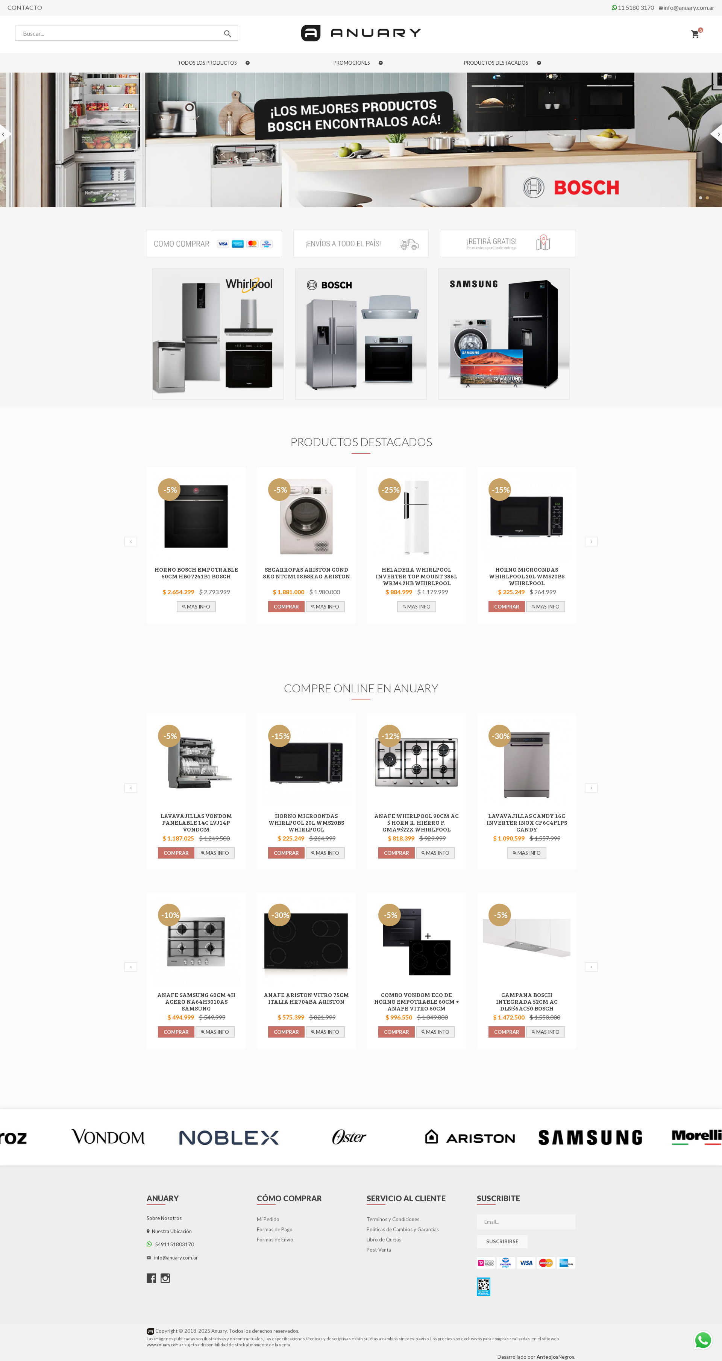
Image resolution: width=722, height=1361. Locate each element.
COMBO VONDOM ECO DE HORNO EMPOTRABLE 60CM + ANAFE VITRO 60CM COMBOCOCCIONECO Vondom (306, 1005)
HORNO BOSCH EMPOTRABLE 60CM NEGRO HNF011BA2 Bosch (527, 1001)
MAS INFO (217, 607)
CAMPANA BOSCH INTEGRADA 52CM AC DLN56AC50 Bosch (416, 1001)
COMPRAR (176, 607)
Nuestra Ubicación (171, 1232)
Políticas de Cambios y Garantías (403, 1230)
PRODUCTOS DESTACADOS (496, 63)
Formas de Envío (275, 1240)
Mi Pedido (268, 1220)
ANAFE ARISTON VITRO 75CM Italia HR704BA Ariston (196, 998)
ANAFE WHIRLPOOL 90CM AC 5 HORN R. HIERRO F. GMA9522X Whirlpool (306, 822)
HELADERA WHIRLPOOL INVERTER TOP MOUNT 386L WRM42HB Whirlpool (306, 576)
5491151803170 (173, 1245)
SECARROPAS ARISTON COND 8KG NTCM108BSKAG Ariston (196, 573)
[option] (218, 336)
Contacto (25, 7)
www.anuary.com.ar (165, 1344)
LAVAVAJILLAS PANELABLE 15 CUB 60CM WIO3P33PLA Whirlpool (526, 822)
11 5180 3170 (635, 7)
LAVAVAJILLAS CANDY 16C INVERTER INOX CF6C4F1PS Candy (416, 822)
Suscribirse (502, 1242)
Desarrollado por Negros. (536, 1357)
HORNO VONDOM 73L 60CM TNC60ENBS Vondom (527, 573)
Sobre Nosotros (164, 1218)
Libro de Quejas (384, 1240)
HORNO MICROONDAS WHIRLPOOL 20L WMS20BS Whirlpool (416, 576)
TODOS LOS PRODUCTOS (208, 63)
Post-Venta (379, 1250)
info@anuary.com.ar (688, 7)
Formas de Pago (275, 1230)
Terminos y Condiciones (393, 1220)
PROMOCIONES (352, 63)
